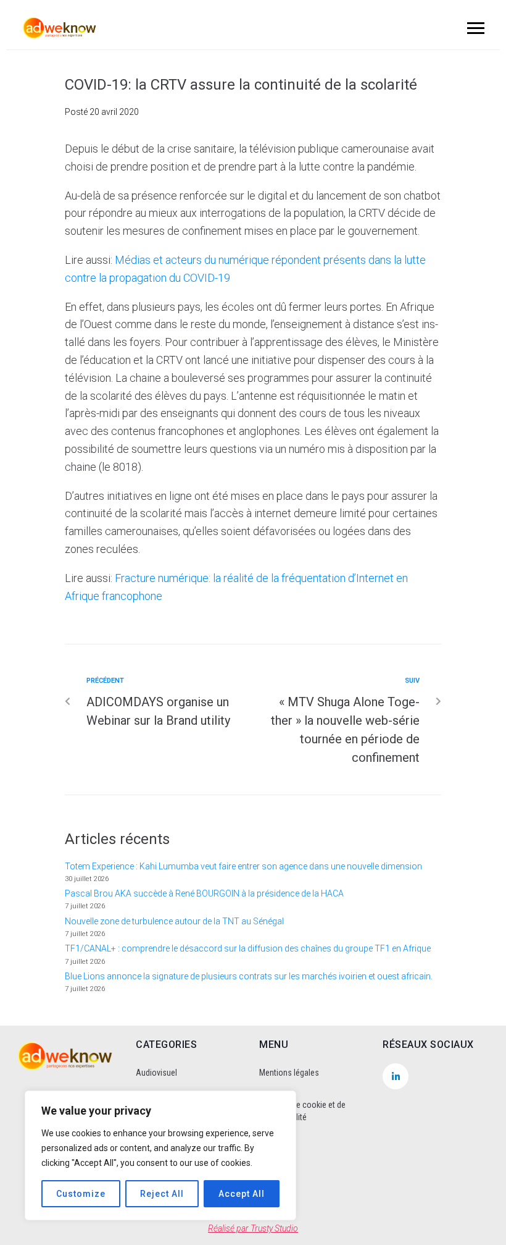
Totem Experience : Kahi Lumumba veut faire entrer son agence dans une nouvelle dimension (243, 866)
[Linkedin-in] (396, 1076)
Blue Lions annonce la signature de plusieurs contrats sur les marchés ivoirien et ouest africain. (249, 976)
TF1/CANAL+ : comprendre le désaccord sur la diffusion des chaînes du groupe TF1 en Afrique (248, 948)
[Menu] (473, 27)
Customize (81, 1194)
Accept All (241, 1194)
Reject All (162, 1194)
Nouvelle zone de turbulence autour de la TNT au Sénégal (174, 921)
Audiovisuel (156, 1073)
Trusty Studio (274, 1228)
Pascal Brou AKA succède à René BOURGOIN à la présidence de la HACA (204, 893)
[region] (160, 1155)
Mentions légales (289, 1073)
